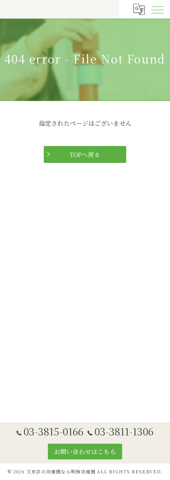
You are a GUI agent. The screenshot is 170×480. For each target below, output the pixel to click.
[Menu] (157, 9)
